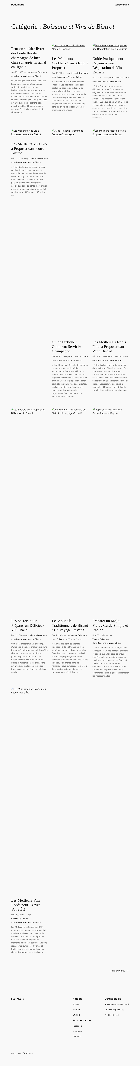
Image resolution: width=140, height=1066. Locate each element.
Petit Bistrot (18, 4)
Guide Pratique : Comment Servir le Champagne (66, 346)
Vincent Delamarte (39, 72)
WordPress (28, 1053)
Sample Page (121, 4)
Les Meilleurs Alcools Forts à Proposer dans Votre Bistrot (109, 346)
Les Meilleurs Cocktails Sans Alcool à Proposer (70, 63)
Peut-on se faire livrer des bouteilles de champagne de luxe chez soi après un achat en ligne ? (28, 58)
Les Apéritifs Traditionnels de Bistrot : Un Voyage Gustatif (70, 625)
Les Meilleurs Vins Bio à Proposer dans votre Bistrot (29, 148)
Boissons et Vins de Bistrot (28, 76)
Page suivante (119, 970)
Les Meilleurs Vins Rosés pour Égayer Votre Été (25, 904)
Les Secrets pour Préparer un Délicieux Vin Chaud (27, 625)
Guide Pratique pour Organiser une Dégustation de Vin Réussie (107, 65)
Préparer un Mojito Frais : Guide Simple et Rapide (110, 625)
